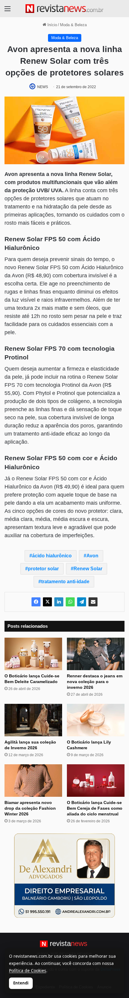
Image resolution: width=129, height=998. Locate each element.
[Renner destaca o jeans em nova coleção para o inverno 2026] (95, 654)
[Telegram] (81, 601)
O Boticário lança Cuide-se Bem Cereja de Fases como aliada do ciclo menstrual (94, 808)
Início (51, 25)
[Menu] (7, 11)
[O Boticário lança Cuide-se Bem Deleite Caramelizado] (33, 654)
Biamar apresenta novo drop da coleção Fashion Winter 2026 (30, 808)
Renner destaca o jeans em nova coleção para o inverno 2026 (94, 681)
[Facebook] (36, 601)
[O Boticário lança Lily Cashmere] (95, 720)
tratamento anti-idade (65, 581)
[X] (47, 601)
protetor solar (43, 568)
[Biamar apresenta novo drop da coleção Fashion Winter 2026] (33, 780)
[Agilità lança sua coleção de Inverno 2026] (33, 720)
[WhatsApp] (70, 601)
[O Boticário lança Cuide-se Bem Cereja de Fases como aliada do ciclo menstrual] (95, 780)
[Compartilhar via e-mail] (93, 601)
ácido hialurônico (52, 555)
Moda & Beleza (73, 25)
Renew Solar (88, 568)
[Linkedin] (58, 601)
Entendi (20, 983)
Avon (92, 555)
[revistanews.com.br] (65, 8)
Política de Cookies (27, 970)
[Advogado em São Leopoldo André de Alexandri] (64, 875)
